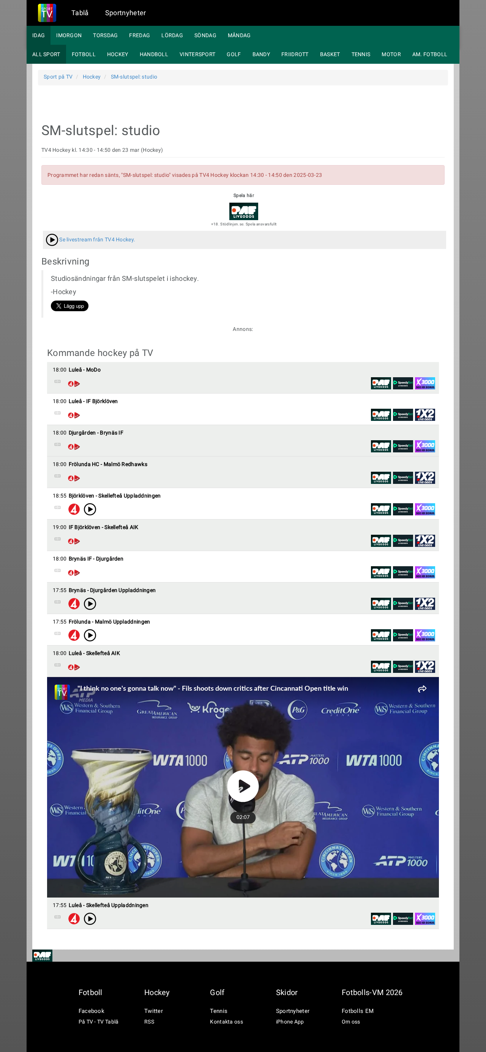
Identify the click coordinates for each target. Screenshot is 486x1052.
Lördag (172, 35)
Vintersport (197, 54)
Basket (330, 54)
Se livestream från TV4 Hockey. (96, 239)
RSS (149, 1022)
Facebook (91, 1011)
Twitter (153, 1011)
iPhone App (290, 1022)
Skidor (287, 992)
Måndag (239, 35)
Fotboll (84, 54)
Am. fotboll (429, 54)
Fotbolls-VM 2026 (372, 992)
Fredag (139, 35)
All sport (46, 54)
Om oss (351, 1022)
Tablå (80, 13)
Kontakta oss (226, 1022)
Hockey (117, 54)
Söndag (205, 35)
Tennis (361, 54)
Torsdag (105, 35)
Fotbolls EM (358, 1011)
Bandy (261, 54)
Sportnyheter (125, 13)
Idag (38, 35)
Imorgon (69, 35)
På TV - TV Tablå (99, 1022)
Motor (391, 54)
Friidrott (295, 54)
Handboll (154, 54)
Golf (234, 54)
